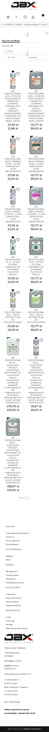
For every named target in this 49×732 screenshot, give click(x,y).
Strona (21, 498)
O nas (8, 617)
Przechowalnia (12, 602)
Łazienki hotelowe (31, 24)
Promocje (10, 621)
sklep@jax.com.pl (12, 661)
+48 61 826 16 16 (11, 653)
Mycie (44, 24)
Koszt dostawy (12, 544)
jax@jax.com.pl (11, 665)
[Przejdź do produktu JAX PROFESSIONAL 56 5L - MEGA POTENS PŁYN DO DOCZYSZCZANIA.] (36, 298)
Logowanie (11, 594)
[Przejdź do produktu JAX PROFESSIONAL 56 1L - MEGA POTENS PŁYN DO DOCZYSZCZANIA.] (13, 298)
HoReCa (9, 24)
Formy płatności (13, 541)
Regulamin (10, 579)
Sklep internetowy (23, 729)
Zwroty (9, 537)
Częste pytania (12, 575)
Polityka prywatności (15, 583)
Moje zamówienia (13, 598)
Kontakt (9, 625)
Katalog (9, 556)
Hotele (18, 24)
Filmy (8, 560)
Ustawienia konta (13, 605)
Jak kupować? (12, 571)
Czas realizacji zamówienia (17, 533)
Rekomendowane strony (17, 628)
